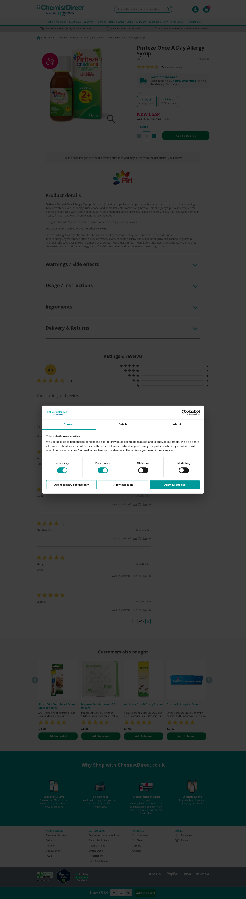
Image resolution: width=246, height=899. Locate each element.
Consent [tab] (69, 424)
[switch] (103, 470)
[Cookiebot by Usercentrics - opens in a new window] (184, 412)
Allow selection (123, 484)
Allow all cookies (174, 484)
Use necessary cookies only (71, 484)
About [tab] (177, 424)
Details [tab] (123, 424)
